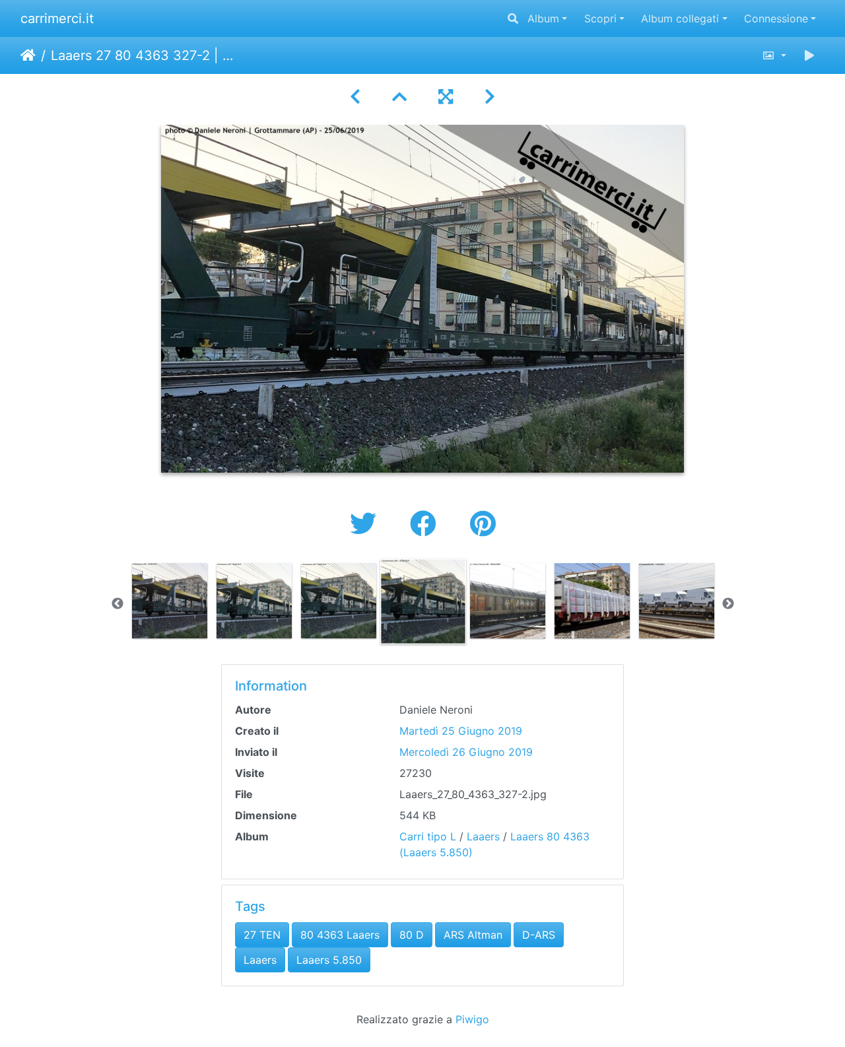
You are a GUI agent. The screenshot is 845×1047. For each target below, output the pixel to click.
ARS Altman (473, 934)
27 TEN (262, 934)
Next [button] (728, 604)
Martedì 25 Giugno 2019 (460, 730)
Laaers (483, 836)
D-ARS (538, 934)
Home (28, 55)
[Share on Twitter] (367, 524)
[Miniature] (399, 96)
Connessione (776, 18)
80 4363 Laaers (340, 934)
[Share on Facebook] (427, 524)
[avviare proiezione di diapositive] (809, 55)
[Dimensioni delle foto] (774, 55)
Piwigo (472, 1019)
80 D (411, 934)
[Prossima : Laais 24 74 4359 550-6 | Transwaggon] (490, 96)
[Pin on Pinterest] (483, 524)
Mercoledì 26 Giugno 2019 (466, 752)
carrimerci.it (57, 18)
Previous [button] (117, 604)
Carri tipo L (427, 836)
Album (543, 18)
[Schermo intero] (445, 96)
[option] (169, 600)
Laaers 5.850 (329, 959)
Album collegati (680, 18)
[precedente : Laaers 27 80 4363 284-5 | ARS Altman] (355, 96)
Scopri (600, 18)
